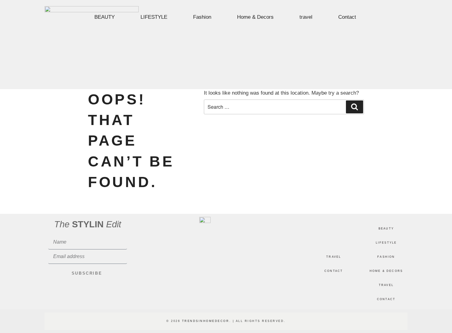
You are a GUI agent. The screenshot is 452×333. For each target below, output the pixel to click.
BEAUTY (104, 17)
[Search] (354, 106)
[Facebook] (390, 17)
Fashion (202, 17)
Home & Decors (255, 17)
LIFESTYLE (154, 17)
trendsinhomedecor (205, 321)
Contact (347, 17)
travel (305, 17)
